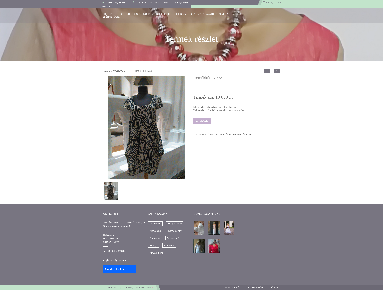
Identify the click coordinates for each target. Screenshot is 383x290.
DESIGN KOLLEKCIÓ (114, 71)
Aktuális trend (156, 253)
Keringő (153, 245)
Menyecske (155, 231)
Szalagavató (173, 238)
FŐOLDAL (108, 14)
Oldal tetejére (111, 288)
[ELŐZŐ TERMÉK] (267, 71)
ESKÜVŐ (125, 14)
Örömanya (155, 238)
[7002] (146, 127)
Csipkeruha (155, 223)
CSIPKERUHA (142, 14)
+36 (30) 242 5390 (273, 2)
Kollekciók (169, 245)
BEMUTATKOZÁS (228, 14)
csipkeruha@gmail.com (116, 2)
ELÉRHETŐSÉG (111, 17)
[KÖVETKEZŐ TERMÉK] (277, 71)
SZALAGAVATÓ (205, 14)
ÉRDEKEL (202, 120)
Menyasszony (175, 223)
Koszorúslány (175, 231)
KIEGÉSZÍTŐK (184, 14)
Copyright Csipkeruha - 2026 (138, 288)
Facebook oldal (115, 269)
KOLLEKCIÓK (164, 14)
